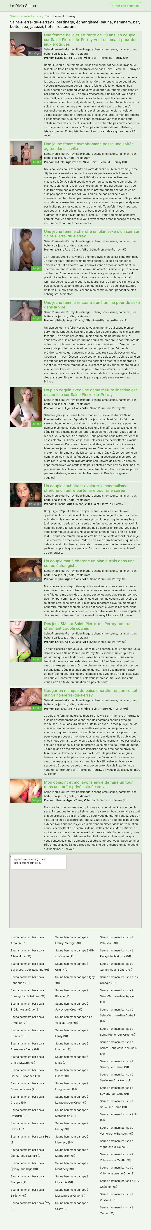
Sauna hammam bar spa (25, 16)
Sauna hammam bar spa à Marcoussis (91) (71, 1113)
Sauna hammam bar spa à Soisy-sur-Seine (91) (116, 1104)
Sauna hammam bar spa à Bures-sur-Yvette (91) (27, 1046)
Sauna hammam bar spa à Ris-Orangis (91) (119, 980)
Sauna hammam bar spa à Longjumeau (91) (71, 1086)
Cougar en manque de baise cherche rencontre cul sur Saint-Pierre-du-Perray (90, 692)
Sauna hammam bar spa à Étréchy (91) (27, 1192)
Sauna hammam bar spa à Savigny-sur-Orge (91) (116, 1090)
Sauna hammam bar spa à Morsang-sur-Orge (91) (71, 1192)
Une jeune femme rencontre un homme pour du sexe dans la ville (92, 304)
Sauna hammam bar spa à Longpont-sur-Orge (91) (71, 1099)
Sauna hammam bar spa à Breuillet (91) (27, 1020)
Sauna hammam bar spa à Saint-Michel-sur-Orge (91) (117, 1031)
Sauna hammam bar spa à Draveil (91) (27, 1126)
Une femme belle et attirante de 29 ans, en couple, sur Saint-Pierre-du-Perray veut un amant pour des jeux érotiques (90, 40)
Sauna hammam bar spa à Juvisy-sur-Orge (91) (71, 1006)
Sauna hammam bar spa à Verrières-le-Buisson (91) (116, 1130)
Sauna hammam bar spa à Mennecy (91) (71, 1139)
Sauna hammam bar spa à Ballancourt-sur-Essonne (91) (30, 966)
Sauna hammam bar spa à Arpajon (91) (27, 940)
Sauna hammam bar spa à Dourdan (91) (27, 1113)
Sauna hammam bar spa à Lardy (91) (71, 1033)
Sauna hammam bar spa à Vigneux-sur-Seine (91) (116, 1144)
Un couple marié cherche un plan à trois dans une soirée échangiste (89, 563)
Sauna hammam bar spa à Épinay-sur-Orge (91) (27, 1166)
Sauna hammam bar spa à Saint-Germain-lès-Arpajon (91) (118, 996)
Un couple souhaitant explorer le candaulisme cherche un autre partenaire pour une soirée (85, 488)
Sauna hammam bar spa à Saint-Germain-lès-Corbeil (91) (117, 1015)
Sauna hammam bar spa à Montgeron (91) (71, 1152)
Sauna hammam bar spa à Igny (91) (75, 980)
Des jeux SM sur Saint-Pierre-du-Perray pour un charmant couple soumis (87, 626)
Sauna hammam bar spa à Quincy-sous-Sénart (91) (116, 966)
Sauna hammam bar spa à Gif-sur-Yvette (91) (74, 953)
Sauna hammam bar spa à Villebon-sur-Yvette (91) (116, 1157)
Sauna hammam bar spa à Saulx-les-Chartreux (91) (116, 1077)
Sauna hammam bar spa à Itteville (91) (71, 993)
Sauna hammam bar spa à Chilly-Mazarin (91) (27, 1059)
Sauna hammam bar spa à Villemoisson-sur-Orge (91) (117, 1170)
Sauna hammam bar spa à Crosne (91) (27, 1099)
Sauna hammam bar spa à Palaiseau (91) (116, 940)
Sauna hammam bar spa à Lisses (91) (71, 1073)
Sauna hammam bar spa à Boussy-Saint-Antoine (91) (28, 993)
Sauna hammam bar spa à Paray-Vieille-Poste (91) (116, 953)
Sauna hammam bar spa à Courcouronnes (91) (27, 1086)
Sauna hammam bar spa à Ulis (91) (119, 1117)
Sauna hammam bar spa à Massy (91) (71, 1126)
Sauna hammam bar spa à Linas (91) (71, 1059)
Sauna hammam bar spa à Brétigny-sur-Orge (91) (27, 1006)
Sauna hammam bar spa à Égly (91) (30, 1139)
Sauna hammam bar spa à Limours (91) (71, 1046)
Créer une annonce (125, 6)
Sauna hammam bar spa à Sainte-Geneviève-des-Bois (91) (118, 1048)
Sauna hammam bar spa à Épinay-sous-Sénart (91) (27, 1152)
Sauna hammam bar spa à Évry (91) (30, 1206)
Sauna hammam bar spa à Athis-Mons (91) (27, 953)
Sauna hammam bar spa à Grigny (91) (71, 966)
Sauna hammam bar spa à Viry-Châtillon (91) (120, 1183)
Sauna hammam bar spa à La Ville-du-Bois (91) (73, 1020)
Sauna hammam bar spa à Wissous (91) (116, 1197)
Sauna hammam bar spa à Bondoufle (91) (27, 980)
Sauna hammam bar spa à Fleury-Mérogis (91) (71, 940)
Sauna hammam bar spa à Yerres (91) (116, 1210)
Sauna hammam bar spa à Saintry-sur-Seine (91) (116, 1064)
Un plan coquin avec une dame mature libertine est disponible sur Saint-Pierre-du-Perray (90, 392)
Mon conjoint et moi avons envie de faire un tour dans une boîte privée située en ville (88, 784)
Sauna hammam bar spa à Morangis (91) (71, 1179)
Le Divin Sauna (23, 6)
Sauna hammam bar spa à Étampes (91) (27, 1179)
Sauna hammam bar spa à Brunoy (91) (27, 1033)
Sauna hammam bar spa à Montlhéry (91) (71, 1166)
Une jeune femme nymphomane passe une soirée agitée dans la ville (89, 146)
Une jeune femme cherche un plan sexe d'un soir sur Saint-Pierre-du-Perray (91, 233)
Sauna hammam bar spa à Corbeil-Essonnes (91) (27, 1073)
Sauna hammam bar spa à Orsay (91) (71, 1206)
